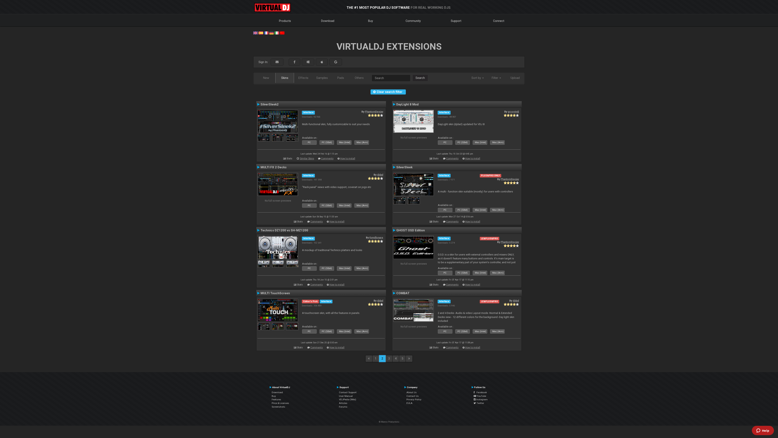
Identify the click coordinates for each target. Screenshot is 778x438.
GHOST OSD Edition (410, 230)
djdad (380, 174)
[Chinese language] (282, 32)
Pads (340, 78)
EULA (409, 403)
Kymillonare (376, 237)
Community (413, 21)
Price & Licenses (280, 403)
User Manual (346, 396)
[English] (255, 32)
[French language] (266, 32)
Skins (284, 78)
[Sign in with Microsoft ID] (308, 62)
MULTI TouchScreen (275, 293)
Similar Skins (307, 158)
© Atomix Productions (389, 422)
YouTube (481, 396)
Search (420, 78)
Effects (303, 78)
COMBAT (402, 293)
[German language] (271, 32)
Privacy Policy (413, 399)
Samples (322, 78)
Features (276, 399)
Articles (343, 403)
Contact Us (412, 396)
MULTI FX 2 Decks (273, 167)
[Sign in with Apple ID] (322, 62)
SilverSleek (404, 167)
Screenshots (278, 406)
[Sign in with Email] (277, 62)
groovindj (513, 111)
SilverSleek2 (270, 104)
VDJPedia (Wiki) (347, 399)
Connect (498, 21)
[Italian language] (277, 32)
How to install (347, 158)
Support (456, 21)
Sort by (476, 78)
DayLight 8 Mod (407, 104)
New (266, 78)
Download (327, 21)
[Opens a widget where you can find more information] (763, 431)
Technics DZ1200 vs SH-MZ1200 (284, 230)
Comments (327, 158)
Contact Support (348, 392)
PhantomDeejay (374, 111)
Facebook (481, 392)
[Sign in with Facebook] (294, 62)
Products (285, 21)
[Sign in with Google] (335, 62)
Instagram (482, 399)
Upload (515, 78)
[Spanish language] (261, 32)
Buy (370, 21)
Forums (343, 406)
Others (359, 78)
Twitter (480, 403)
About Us (411, 392)
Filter (495, 78)
